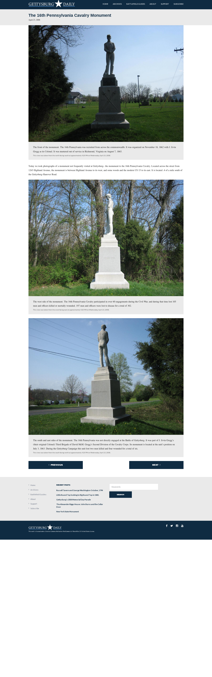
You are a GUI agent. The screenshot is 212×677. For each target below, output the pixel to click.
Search (120, 494)
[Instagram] (177, 525)
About (33, 499)
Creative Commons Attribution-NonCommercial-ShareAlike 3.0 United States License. (70, 531)
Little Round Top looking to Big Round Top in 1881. (77, 495)
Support (33, 504)
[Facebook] (166, 525)
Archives (34, 490)
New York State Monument (67, 511)
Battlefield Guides (38, 494)
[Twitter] (171, 525)
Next (155, 464)
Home (32, 485)
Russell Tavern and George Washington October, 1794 (79, 490)
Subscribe (34, 508)
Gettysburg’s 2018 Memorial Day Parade (73, 500)
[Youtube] (182, 525)
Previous (56, 464)
